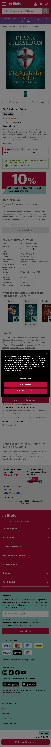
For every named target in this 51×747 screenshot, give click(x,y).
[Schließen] (46, 353)
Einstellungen (25, 378)
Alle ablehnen (25, 384)
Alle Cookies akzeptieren (25, 391)
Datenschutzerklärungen (13, 370)
